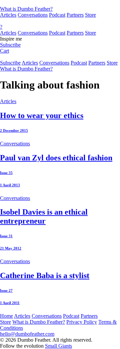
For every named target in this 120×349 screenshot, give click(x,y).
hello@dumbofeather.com (27, 334)
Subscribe (10, 45)
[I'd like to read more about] (60, 3)
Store (90, 15)
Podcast (57, 15)
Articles (8, 15)
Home (6, 316)
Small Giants (58, 346)
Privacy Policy (81, 322)
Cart (4, 51)
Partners (75, 15)
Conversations (33, 15)
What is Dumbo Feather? (26, 9)
